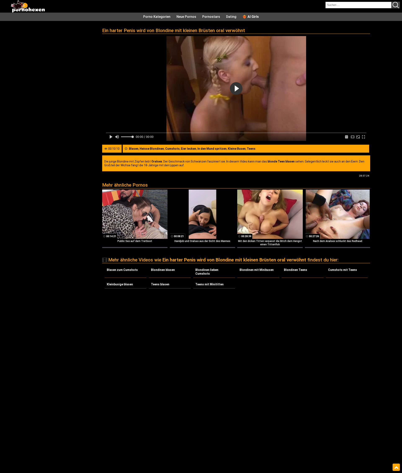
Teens (251, 148)
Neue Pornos (186, 17)
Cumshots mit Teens (342, 270)
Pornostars (211, 17)
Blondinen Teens (295, 270)
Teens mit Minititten (209, 284)
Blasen (133, 148)
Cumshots (172, 148)
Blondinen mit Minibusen (257, 270)
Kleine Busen (237, 148)
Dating (231, 17)
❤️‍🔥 (250, 17)
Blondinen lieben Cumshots (206, 271)
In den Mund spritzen (212, 148)
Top (396, 467)
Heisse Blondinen (152, 148)
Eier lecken (188, 148)
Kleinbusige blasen (120, 284)
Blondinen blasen (163, 270)
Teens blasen (160, 284)
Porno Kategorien (156, 17)
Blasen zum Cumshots (122, 270)
